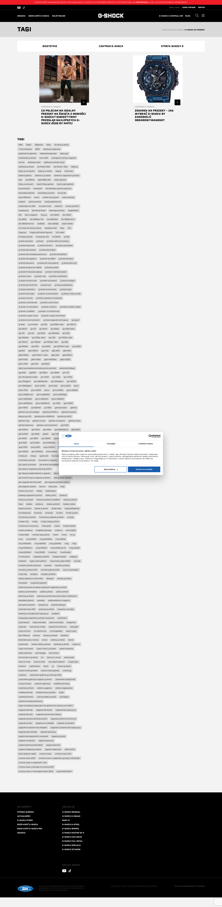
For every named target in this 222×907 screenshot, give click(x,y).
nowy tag (23, 574)
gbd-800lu (67, 355)
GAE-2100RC (33, 351)
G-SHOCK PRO (46, 285)
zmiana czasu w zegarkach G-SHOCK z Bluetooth (59, 758)
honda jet (23, 456)
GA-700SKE (35, 342)
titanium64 (69, 657)
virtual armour (25, 684)
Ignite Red (44, 456)
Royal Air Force (24, 631)
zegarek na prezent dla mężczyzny (66, 727)
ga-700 (52, 337)
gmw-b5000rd (41, 399)
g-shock (39, 241)
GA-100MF (23, 329)
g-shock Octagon (67, 280)
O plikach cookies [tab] (145, 444)
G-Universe (32, 324)
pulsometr (62, 618)
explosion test (51, 228)
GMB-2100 (23, 390)
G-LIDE (66, 237)
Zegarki (21, 16)
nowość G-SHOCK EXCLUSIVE (30, 565)
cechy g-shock (35, 202)
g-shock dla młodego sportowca (32, 254)
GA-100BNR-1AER (57, 324)
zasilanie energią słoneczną (30, 701)
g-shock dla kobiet (47, 250)
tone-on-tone (24, 662)
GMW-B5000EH (43, 394)
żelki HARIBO (70, 749)
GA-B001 (35, 346)
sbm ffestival (24, 635)
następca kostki (59, 557)
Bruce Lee (62, 193)
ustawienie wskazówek (65, 679)
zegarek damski (25, 710)
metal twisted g (25, 530)
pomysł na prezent (27, 605)
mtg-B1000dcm (25, 548)
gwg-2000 (35, 447)
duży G (44, 215)
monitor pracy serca (40, 535)
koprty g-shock (70, 500)
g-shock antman (45, 245)
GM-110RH (45, 377)
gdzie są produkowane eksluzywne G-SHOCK (37, 368)
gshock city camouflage (29, 412)
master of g (24, 521)
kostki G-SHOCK (25, 508)
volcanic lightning (42, 684)
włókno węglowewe (63, 688)
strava (70, 640)
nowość (77, 561)
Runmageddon (56, 631)
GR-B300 (47, 407)
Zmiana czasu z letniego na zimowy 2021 (36, 767)
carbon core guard (51, 197)
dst (20, 215)
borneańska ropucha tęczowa (58, 188)
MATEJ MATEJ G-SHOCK (50, 521)
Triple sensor (34, 666)
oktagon (50, 578)
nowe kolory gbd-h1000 (60, 561)
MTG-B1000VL (41, 548)
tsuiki (46, 666)
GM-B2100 (71, 381)
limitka (59, 513)
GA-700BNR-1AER (65, 337)
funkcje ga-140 (42, 237)
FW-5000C (56, 237)
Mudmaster (65, 552)
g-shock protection (27, 289)
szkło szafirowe (25, 653)
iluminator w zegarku (48, 460)
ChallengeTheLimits (53, 202)
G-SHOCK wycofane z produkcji (49, 298)
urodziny (22, 675)
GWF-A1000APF (49, 443)
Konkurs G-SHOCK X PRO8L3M (48, 500)
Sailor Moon (71, 631)
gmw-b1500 (58, 390)
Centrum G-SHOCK (111, 46)
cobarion (58, 206)
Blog (187, 16)
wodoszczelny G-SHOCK (45, 692)
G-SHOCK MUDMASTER (58, 276)
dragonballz (73, 210)
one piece (23, 583)
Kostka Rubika (69, 504)
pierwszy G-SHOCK (26, 596)
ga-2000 (41, 333)
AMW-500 (44, 158)
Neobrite (22, 561)
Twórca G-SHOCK (64, 666)
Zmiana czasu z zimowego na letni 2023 (36, 771)
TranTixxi (22, 666)
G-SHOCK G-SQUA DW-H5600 (30, 267)
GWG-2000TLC (49, 447)
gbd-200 (55, 355)
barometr (69, 171)
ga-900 (65, 342)
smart (44, 640)
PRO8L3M (55, 613)
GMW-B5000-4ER (26, 394)
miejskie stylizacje (43, 530)
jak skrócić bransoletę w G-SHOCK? (54, 464)
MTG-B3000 (40, 552)
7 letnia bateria (25, 149)
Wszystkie (49, 46)
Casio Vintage (188, 7)
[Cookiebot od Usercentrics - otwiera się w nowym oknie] (150, 436)
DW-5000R (67, 215)
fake (62, 228)
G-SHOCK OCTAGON (71, 849)
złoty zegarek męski (27, 754)
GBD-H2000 (65, 359)
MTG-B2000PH (25, 552)
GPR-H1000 (23, 407)
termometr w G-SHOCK (28, 657)
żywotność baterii (64, 771)
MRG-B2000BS (46, 539)
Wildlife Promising (61, 684)
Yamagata (64, 697)
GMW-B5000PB (25, 399)
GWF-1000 (23, 443)
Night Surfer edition (38, 561)
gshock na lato (39, 421)
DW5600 (40, 224)
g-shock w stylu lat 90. (71, 294)
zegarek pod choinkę (28, 732)
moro (64, 535)
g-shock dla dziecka (27, 250)
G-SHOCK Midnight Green (55, 272)
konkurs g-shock (26, 500)
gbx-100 (34, 364)
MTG (74, 543)
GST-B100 (64, 425)
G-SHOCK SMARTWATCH (47, 289)
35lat (49, 145)
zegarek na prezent (65, 723)
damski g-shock (39, 210)
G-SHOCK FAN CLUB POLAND (47, 263)
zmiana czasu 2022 (27, 758)
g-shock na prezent (48, 280)
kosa (21, 504)
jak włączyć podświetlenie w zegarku (34, 473)
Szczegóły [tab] (111, 444)
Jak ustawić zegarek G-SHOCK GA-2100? (35, 469)
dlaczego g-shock (56, 210)
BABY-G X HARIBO (45, 171)
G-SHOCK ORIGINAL (71, 812)
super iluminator (26, 648)
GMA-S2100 (65, 386)
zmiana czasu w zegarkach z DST (32, 762)
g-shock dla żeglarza (27, 259)
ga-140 (31, 333)
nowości (47, 565)
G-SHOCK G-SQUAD (71, 816)
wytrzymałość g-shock (46, 697)
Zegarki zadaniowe (53, 749)
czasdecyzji (23, 210)
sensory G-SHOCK (50, 635)
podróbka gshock (26, 600)
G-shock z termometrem (29, 320)
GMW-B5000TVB (42, 403)
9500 (37, 149)
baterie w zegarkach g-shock (66, 175)
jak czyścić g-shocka (27, 464)
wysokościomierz (26, 697)
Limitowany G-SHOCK (27, 517)
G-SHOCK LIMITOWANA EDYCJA (30, 272)
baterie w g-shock (43, 175)
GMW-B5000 (72, 390)
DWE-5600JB (53, 224)
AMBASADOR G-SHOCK (27, 158)
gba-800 (56, 351)
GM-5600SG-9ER (41, 381)
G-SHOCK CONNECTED (64, 245)
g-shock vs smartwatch (48, 294)
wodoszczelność (25, 692)
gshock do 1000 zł (50, 412)
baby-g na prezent (27, 171)
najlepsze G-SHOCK (41, 557)
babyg (58, 171)
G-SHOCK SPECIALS (71, 845)
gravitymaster (61, 407)
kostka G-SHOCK (53, 504)
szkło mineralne (66, 648)
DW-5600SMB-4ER (26, 224)
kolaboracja (51, 491)
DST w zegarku (31, 215)
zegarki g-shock (58, 736)
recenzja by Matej (37, 627)
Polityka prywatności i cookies (190, 886)
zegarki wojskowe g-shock (30, 749)
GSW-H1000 (56, 434)
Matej (34, 521)
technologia (40, 653)
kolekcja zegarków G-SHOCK (30, 495)
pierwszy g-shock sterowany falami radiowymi (57, 596)
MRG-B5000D (40, 543)
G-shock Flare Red (69, 263)
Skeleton (64, 635)
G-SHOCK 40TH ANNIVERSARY (58, 241)
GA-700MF (23, 342)
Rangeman (71, 622)
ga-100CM (71, 324)
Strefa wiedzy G (172, 46)
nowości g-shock (62, 565)
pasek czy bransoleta (28, 592)
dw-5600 (22, 219)
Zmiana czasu (45, 754)
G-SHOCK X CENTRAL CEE (171, 16)
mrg (20, 539)
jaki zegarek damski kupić (30, 482)
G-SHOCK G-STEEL (51, 267)
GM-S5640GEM (25, 386)
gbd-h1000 (36, 359)
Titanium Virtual (53, 657)
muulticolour (24, 557)
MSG (67, 543)
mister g (58, 530)
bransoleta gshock (26, 193)
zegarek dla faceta (44, 710)
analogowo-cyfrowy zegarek (64, 158)
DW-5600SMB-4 (68, 219)
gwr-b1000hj (37, 451)
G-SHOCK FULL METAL (72, 841)
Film (69, 228)
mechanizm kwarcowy (28, 526)
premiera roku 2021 (27, 609)
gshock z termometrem (47, 425)
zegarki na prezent (27, 740)
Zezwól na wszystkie (144, 469)
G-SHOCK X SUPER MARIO (28, 316)
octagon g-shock (48, 574)
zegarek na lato (25, 723)
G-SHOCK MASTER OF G (73, 833)
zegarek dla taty (26, 714)
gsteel (45, 434)
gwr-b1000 (23, 451)
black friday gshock (45, 184)
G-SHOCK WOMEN (26, 298)
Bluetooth (38, 188)
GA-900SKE (23, 346)
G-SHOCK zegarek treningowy (56, 320)
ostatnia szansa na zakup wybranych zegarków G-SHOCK (42, 587)
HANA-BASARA (51, 451)
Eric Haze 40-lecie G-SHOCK (30, 228)
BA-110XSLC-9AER (43, 167)
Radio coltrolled (39, 622)
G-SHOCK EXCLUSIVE (72, 837)
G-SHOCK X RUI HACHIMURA (48, 311)
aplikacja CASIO (34, 162)
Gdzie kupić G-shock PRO (29, 828)
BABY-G (66, 820)
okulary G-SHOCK (64, 578)
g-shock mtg (40, 276)
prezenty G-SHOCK (46, 609)
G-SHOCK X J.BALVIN (49, 307)
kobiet (39, 491)
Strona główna (25, 812)
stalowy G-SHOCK (58, 640)
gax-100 (45, 351)
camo (36, 197)
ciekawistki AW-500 (27, 206)
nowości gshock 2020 (50, 570)
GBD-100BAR (24, 355)
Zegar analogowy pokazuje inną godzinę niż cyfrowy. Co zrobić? (46, 705)
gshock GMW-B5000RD (44, 416)
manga (70, 517)
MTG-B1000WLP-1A (58, 548)
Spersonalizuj (109, 469)
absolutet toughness (27, 153)
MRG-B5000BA (25, 543)
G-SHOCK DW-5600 (47, 259)
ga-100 (44, 324)
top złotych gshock (57, 662)
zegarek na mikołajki (45, 723)
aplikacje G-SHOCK (26, 167)
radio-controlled (56, 622)
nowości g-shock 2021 (28, 570)
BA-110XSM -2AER (61, 167)
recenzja (22, 627)
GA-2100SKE (23, 337)
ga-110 (33, 329)
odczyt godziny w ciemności (31, 578)
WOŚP (61, 692)
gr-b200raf (36, 407)
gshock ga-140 (25, 416)
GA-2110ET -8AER (38, 337)
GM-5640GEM (57, 381)
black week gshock (65, 184)
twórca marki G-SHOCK (28, 670)
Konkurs (63, 495)
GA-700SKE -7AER (51, 342)
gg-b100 (22, 372)
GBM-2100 (23, 364)
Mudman (52, 552)
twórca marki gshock (50, 670)
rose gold (74, 627)
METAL (57, 526)
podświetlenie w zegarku (59, 600)
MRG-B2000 (31, 539)
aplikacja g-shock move (54, 162)
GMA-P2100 (40, 386)
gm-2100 (56, 377)
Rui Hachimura (40, 631)
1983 (20, 145)
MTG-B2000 (74, 548)
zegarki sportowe (46, 740)
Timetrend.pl (142, 2)
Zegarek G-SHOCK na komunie (63, 719)
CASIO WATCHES (68, 197)
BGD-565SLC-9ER (44, 180)
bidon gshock (60, 180)
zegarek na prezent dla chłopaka (33, 727)
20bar (28, 145)
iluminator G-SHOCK (27, 460)
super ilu (76, 644)
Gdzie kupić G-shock (38, 16)
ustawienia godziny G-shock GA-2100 (45, 675)
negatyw (73, 557)
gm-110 (66, 372)
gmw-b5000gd (59, 394)
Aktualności (24, 816)
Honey (33, 456)
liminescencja (25, 513)
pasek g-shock (46, 592)
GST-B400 (76, 429)
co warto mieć (45, 206)
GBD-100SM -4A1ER (40, 355)
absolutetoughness (48, 153)
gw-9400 (23, 438)
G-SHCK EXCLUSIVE (26, 241)
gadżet (22, 351)
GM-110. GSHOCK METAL (28, 377)
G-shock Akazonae (26, 245)
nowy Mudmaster (70, 570)
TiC (42, 657)
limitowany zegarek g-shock (51, 517)
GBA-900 (67, 351)
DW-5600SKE (52, 219)
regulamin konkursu (57, 627)
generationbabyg (67, 368)
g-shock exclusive (26, 263)
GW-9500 (34, 438)
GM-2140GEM (24, 381)
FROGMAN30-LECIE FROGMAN (41, 232)
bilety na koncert (26, 184)
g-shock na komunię (27, 280)
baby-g (74, 167)
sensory (36, 635)
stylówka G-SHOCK (61, 644)
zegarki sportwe (53, 745)
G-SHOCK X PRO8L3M (27, 311)
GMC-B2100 (36, 390)
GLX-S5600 (55, 372)
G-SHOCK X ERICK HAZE (49, 302)
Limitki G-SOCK (72, 513)
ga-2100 (66, 333)
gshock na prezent (57, 421)
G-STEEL (22, 324)
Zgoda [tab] (76, 444)
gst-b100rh (23, 429)
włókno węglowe (44, 688)
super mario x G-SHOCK (46, 648)
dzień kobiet (67, 224)
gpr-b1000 (68, 403)
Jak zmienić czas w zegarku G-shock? (35, 478)
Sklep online (58, 16)
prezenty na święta (66, 609)
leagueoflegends (72, 508)
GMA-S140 (53, 386)
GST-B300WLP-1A (61, 429)
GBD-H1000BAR (50, 359)
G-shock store (25, 820)
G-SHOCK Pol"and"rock (28, 285)
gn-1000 (56, 403)
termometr (54, 653)
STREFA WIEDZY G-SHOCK (41, 644)
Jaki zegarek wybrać (27, 486)
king (62, 486)
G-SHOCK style (65, 289)
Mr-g (72, 535)
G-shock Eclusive (66, 259)
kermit (42, 486)
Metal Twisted (69, 526)
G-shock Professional (63, 285)
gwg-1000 (23, 447)
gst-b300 (47, 429)
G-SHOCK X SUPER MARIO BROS (53, 316)
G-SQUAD (75, 320)
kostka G (39, 504)
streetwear (23, 644)
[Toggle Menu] (203, 15)
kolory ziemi (51, 495)
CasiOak (22, 202)
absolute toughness (51, 149)
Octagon (33, 574)
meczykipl (46, 526)
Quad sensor (24, 622)
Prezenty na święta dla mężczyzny (33, 613)
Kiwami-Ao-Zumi (26, 491)
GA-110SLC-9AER (69, 329)
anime (21, 162)
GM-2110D (68, 377)
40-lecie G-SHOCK (61, 145)
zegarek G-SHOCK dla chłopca (48, 714)
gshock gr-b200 (64, 416)
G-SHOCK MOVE (25, 276)
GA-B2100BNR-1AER (61, 346)
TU (53, 666)
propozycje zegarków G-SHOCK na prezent (36, 618)
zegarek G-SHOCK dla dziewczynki (33, 719)
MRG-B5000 (61, 539)
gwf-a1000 (34, 443)
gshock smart (74, 421)
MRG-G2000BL (55, 543)
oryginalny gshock (38, 583)
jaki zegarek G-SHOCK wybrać (57, 482)
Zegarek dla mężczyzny (66, 710)
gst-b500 (35, 434)
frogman (22, 232)
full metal (60, 232)
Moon (55, 535)
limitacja (38, 513)
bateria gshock (25, 175)
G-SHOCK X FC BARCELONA (28, 307)
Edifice (201, 7)
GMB (76, 386)
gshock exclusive (69, 412)
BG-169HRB (30, 180)
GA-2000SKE (54, 333)
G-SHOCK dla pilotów (58, 254)
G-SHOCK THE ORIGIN (26, 294)
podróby (41, 600)
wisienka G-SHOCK (26, 688)
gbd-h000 (23, 359)
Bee (20, 180)
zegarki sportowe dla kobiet (31, 745)
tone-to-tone (39, 662)
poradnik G (43, 605)
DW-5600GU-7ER (36, 219)
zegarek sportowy (48, 732)
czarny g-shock (72, 206)
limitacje (49, 513)
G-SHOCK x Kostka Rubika (70, 307)
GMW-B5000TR (58, 399)
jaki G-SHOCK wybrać (62, 478)
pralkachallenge (58, 605)
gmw (47, 390)
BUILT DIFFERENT (25, 197)
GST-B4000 (23, 434)
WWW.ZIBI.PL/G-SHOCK (172, 30)
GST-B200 (36, 429)
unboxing (67, 670)
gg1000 (32, 372)
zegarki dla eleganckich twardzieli (33, 736)
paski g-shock (62, 592)
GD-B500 (45, 364)
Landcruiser (56, 508)
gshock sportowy (26, 425)
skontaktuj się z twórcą (28, 640)
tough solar (73, 662)
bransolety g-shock (46, 193)
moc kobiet (71, 530)
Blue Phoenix (24, 188)
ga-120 (21, 333)
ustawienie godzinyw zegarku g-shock (35, 679)
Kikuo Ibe (53, 486)
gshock (74, 407)
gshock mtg (24, 421)
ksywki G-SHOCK (41, 508)
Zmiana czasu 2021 (63, 754)
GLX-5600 (43, 372)
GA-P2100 (77, 346)
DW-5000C (54, 215)
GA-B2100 (46, 346)
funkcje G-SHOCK (25, 237)
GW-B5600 (46, 438)
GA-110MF (43, 329)
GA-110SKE (55, 329)
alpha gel (64, 153)
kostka (29, 504)
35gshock (39, 145)
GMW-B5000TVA (25, 403)
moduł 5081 (24, 535)
